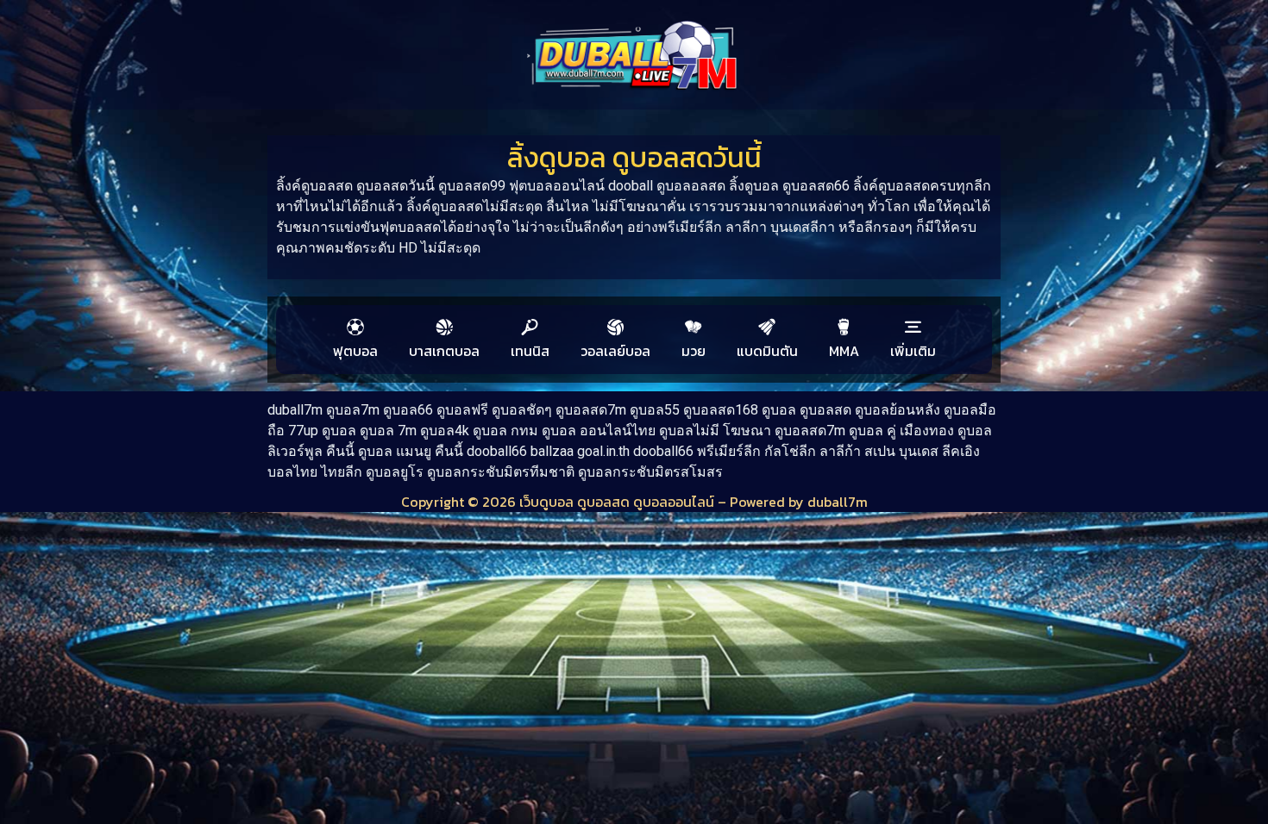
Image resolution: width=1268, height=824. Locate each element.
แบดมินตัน (767, 350)
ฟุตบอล (355, 350)
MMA (844, 350)
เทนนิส (530, 350)
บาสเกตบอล (444, 350)
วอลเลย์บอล (615, 350)
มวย (693, 350)
